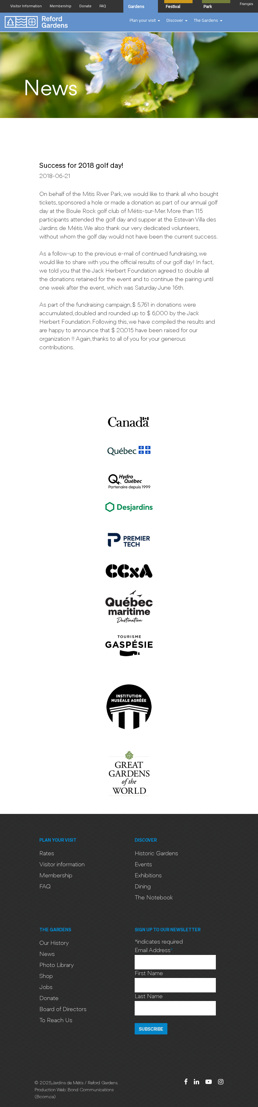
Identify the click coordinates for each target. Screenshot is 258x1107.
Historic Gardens (156, 854)
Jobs (46, 987)
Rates (46, 854)
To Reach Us (55, 1020)
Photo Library (56, 965)
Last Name (149, 996)
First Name (149, 973)
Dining (143, 887)
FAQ (45, 887)
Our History (54, 943)
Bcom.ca (45, 1097)
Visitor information (62, 865)
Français (246, 3)
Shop (46, 976)
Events (143, 865)
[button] (144, 20)
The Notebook (154, 898)
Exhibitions (148, 876)
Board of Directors (63, 1009)
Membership (55, 876)
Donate (49, 998)
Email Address (154, 950)
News (47, 954)
